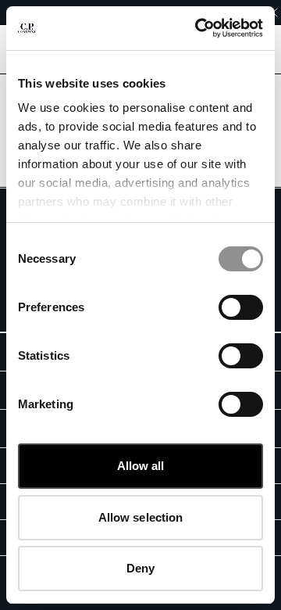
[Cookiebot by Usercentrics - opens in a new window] (198, 28)
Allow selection (140, 517)
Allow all (141, 465)
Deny (140, 568)
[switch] (241, 307)
